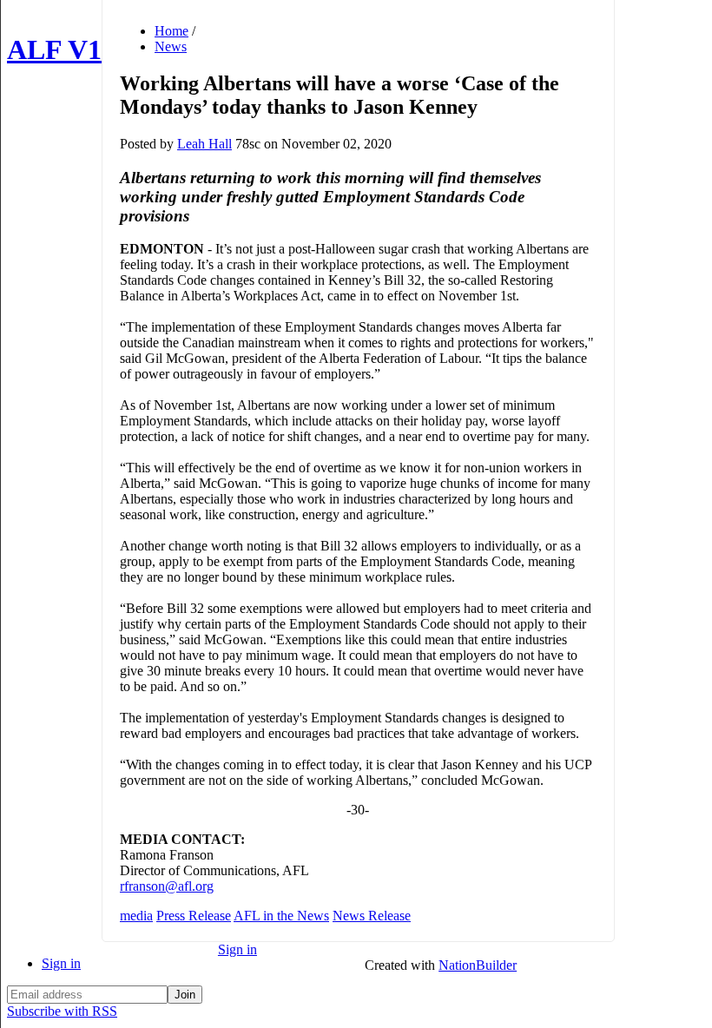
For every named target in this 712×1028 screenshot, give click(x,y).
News (171, 46)
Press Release (193, 915)
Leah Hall (204, 143)
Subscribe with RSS (62, 1011)
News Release (372, 915)
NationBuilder (477, 965)
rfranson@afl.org (167, 886)
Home (171, 30)
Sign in (61, 963)
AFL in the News (281, 915)
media (136, 915)
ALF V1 (54, 49)
